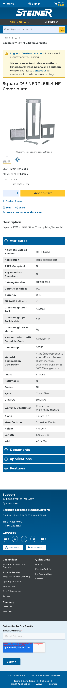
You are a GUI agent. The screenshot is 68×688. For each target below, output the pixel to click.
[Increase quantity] (17, 193)
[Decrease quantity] (5, 193)
